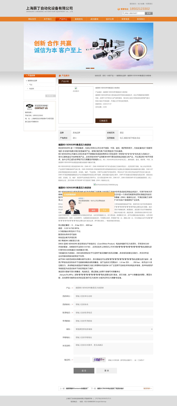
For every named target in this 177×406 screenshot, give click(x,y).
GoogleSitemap (100, 402)
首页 (104, 76)
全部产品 (110, 76)
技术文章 (110, 19)
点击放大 (76, 91)
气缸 (30, 85)
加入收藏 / (141, 4)
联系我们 (149, 4)
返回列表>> (148, 388)
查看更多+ (50, 96)
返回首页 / (133, 4)
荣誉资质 (125, 19)
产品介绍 (65, 81)
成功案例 (94, 19)
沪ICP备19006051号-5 (103, 398)
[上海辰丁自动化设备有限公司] (61, 6)
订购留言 (103, 121)
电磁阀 (31, 89)
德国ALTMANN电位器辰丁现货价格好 (110, 388)
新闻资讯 (79, 19)
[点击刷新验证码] (99, 360)
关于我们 (48, 19)
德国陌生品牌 (32, 81)
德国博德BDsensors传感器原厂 (77, 388)
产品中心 (63, 19)
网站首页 (32, 19)
